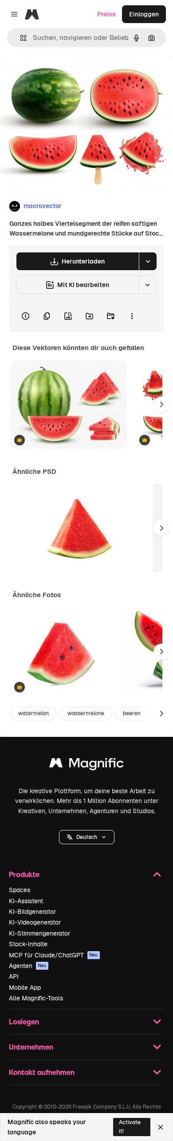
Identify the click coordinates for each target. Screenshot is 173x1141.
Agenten (28, 966)
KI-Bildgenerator (32, 912)
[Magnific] (86, 765)
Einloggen (144, 14)
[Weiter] (161, 404)
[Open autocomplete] (20, 38)
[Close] (160, 1127)
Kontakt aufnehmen (42, 1072)
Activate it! (130, 1126)
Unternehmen (31, 1046)
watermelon (33, 713)
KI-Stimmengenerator (39, 933)
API (14, 976)
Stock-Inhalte (28, 944)
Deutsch (86, 837)
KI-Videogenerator (35, 922)
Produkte (24, 874)
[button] (86, 837)
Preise (106, 14)
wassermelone (85, 713)
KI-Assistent (26, 901)
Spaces (19, 890)
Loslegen (24, 1021)
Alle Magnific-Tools (36, 998)
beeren (132, 713)
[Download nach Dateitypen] (148, 261)
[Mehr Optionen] (132, 316)
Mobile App (25, 987)
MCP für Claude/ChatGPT (53, 955)
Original (56, 76)
